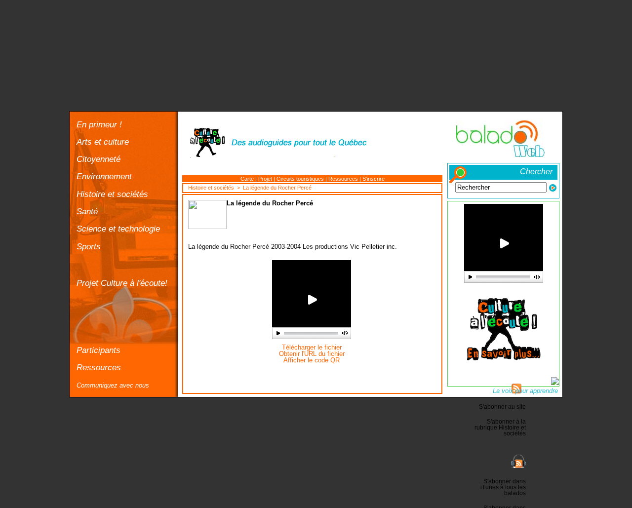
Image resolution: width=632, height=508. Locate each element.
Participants (98, 350)
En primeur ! (99, 124)
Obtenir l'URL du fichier (312, 353)
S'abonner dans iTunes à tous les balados (503, 487)
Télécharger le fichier (312, 347)
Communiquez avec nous (113, 385)
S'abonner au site (502, 406)
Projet (265, 179)
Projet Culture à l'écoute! (122, 283)
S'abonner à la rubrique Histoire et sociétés (500, 427)
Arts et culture (103, 142)
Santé (87, 211)
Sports (89, 246)
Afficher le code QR (311, 360)
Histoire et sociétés (112, 194)
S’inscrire (373, 179)
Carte (247, 179)
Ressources (99, 367)
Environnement (104, 176)
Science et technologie (118, 229)
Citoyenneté (98, 159)
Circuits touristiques (300, 179)
